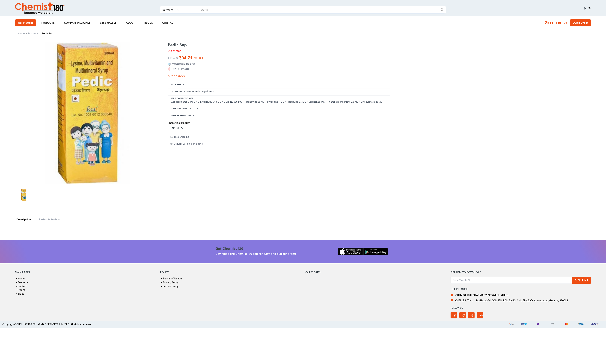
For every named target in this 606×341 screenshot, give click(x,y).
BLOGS (148, 22)
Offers (21, 290)
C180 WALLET (108, 22)
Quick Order (25, 22)
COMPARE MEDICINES (77, 22)
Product (33, 33)
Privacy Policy (170, 282)
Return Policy (170, 286)
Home (21, 33)
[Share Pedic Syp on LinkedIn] (179, 128)
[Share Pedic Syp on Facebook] (170, 128)
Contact (22, 286)
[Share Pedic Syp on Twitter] (174, 128)
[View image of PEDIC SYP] (23, 195)
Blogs (21, 293)
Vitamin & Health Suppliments (199, 91)
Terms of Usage (172, 278)
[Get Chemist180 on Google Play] (375, 251)
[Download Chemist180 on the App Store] (350, 251)
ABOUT (130, 22)
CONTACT (168, 22)
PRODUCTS (48, 22)
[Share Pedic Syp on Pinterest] (183, 128)
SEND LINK (581, 280)
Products (23, 282)
